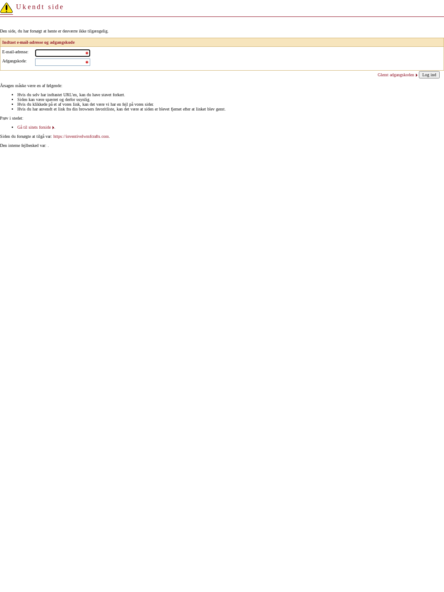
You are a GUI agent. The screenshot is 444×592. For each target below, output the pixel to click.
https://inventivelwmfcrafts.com (81, 136)
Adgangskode (14, 61)
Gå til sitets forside (34, 127)
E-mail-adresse (14, 51)
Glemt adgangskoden (396, 74)
